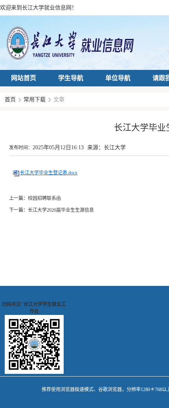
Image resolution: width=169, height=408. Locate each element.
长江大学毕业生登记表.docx (48, 173)
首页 (10, 99)
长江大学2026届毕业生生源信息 (61, 210)
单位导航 (117, 78)
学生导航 (70, 78)
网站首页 (23, 78)
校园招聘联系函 (44, 198)
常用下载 (35, 99)
